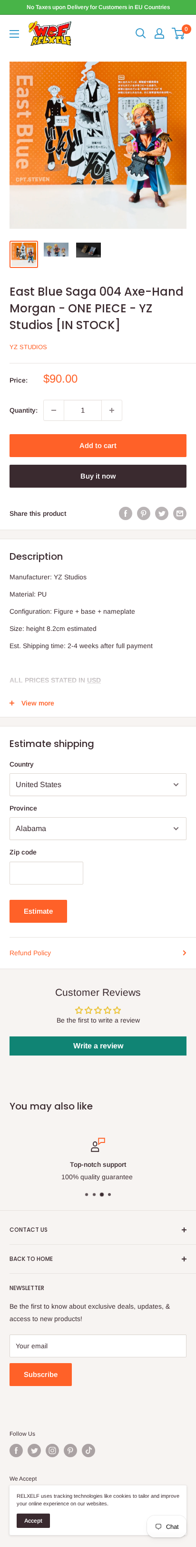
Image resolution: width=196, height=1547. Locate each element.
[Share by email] (179, 513)
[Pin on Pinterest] (143, 513)
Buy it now (98, 476)
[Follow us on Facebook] (16, 1450)
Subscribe (41, 1374)
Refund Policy (30, 953)
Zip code (23, 852)
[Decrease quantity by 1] (54, 410)
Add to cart (98, 445)
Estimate (38, 911)
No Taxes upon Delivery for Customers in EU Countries (98, 7)
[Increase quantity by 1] (112, 410)
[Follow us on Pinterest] (70, 1450)
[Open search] (141, 33)
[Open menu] (14, 34)
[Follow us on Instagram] (52, 1450)
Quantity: (24, 410)
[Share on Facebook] (125, 513)
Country (22, 764)
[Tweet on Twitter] (161, 513)
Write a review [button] (98, 1046)
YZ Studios (28, 347)
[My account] (159, 33)
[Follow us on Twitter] (34, 1450)
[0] (179, 33)
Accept (33, 1520)
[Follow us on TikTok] (88, 1450)
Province (23, 808)
